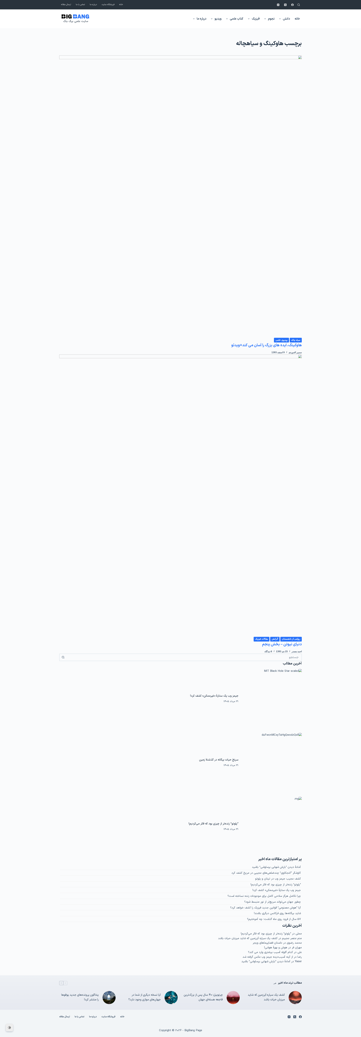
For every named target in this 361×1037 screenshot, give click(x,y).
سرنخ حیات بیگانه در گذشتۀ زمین (218, 760)
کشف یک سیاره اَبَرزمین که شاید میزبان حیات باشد (248, 938)
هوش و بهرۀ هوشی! (275, 947)
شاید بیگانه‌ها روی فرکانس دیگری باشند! (277, 913)
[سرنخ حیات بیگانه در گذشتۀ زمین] (272, 763)
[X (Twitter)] (285, 5)
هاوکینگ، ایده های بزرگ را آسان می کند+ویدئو (266, 345)
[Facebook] (292, 5)
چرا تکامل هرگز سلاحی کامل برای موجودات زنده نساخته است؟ (264, 896)
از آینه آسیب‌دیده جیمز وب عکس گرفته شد (268, 957)
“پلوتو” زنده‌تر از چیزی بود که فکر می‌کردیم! (213, 824)
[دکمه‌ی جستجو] (63, 657)
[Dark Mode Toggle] (9, 1027)
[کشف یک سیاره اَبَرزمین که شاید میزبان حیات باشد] (295, 997)
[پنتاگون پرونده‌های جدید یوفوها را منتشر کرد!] (109, 997)
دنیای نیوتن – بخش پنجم (282, 644)
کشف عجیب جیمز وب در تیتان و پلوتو (278, 879)
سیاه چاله (295, 340)
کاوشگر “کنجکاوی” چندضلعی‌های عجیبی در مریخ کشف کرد (266, 873)
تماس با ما (80, 4)
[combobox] (183, 657)
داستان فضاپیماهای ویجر (267, 943)
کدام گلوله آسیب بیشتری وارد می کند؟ (270, 952)
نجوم (271, 19)
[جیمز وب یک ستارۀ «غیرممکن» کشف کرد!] (272, 699)
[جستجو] (298, 5)
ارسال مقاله (66, 4)
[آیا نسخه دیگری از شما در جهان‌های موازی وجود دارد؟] (171, 997)
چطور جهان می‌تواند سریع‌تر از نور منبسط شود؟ (272, 902)
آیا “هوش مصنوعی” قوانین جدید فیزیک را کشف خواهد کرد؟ (265, 908)
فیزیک (256, 19)
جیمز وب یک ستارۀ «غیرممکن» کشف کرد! (214, 696)
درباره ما (93, 4)
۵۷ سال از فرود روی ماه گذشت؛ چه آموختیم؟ (274, 919)
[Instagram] (278, 5)
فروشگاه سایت (108, 4)
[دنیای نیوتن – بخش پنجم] (180, 495)
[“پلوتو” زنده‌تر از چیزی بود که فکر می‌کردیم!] (272, 827)
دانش (286, 19)
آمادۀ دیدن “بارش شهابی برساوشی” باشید (276, 867)
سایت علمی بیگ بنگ (75, 21)
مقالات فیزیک (261, 639)
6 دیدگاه (268, 651)
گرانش (275, 639)
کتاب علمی (236, 19)
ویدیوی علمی (281, 340)
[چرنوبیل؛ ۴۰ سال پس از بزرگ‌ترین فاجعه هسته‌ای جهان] (233, 997)
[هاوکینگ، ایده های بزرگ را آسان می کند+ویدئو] (180, 196)
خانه (121, 4)
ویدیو (218, 19)
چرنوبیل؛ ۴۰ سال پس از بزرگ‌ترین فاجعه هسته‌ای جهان (203, 997)
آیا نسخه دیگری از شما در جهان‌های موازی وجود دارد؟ (144, 997)
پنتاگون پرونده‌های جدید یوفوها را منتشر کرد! (80, 997)
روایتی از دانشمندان (291, 639)
